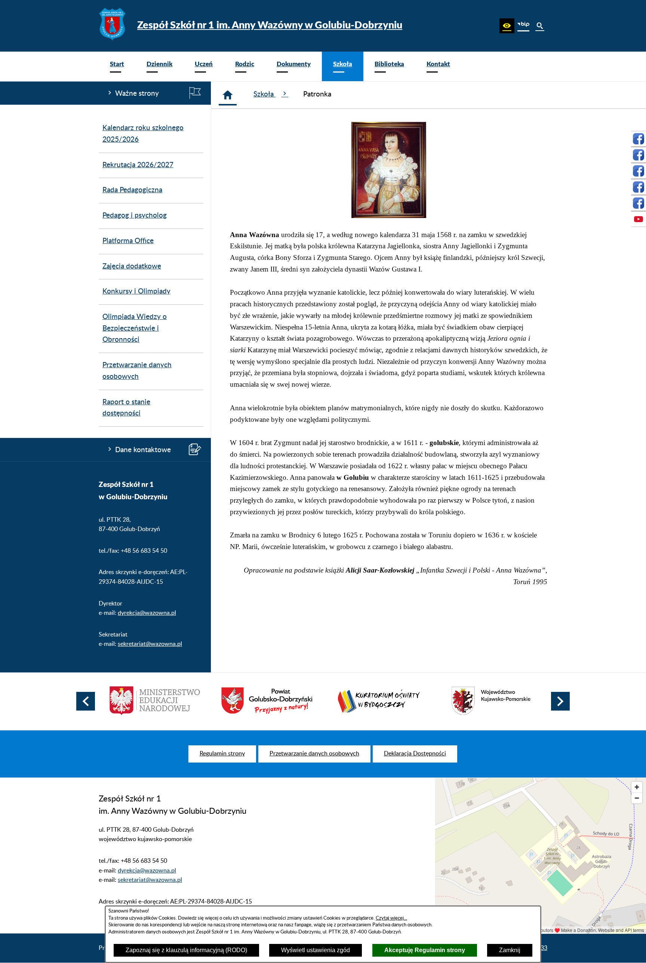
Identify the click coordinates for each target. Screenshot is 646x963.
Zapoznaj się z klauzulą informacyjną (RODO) (186, 950)
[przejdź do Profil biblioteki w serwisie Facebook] (638, 187)
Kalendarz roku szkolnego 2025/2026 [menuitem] (143, 134)
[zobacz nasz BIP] (523, 25)
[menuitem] (117, 66)
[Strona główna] (227, 95)
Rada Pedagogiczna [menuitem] (132, 190)
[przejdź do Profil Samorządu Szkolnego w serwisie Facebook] (638, 154)
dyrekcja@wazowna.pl (147, 613)
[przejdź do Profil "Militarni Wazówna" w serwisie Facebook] (638, 170)
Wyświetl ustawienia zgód (315, 950)
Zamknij (509, 950)
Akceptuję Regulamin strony (424, 950)
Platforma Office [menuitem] (128, 241)
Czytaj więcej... (391, 918)
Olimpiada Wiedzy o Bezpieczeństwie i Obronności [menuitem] (134, 328)
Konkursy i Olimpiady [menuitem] (136, 291)
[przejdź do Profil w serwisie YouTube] (638, 219)
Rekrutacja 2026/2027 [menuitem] (137, 165)
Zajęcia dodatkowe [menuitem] (131, 266)
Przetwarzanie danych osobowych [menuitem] (137, 371)
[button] (506, 25)
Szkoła (264, 94)
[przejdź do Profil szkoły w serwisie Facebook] (638, 138)
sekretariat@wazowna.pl (150, 644)
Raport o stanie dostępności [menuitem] (126, 408)
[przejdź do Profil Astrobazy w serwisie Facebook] (638, 203)
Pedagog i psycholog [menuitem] (134, 215)
